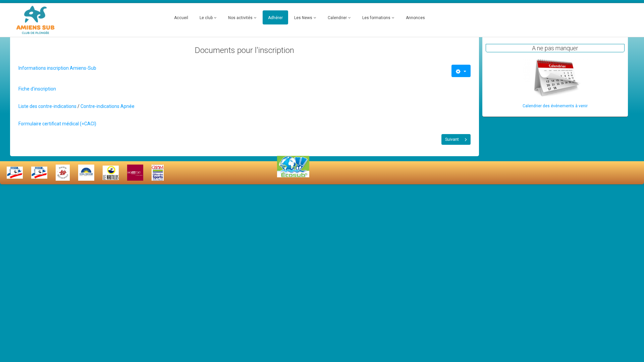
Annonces (415, 17)
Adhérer (275, 17)
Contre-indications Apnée (107, 106)
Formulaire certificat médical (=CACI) (57, 123)
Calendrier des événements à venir (555, 106)
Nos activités (240, 17)
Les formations (376, 17)
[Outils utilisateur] (461, 71)
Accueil (181, 17)
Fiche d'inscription (37, 89)
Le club (206, 17)
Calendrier (337, 17)
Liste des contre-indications (47, 106)
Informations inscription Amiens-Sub (57, 68)
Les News (303, 17)
